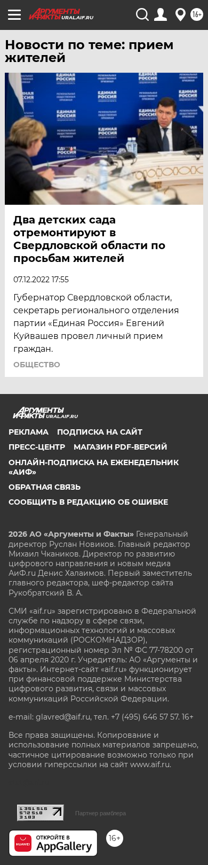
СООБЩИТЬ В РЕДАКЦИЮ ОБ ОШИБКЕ (88, 502)
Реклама (29, 432)
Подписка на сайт (99, 432)
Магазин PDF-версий (120, 447)
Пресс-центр (37, 447)
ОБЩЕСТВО (36, 364)
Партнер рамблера (100, 813)
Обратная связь (45, 487)
